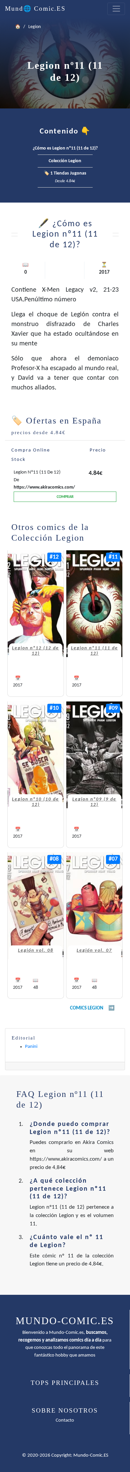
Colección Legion (65, 161)
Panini (31, 1046)
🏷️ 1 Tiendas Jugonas (65, 177)
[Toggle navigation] (116, 9)
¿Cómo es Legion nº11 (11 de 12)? (65, 148)
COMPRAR (65, 497)
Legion (34, 27)
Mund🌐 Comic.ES (35, 8)
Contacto (65, 1420)
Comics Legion (86, 1008)
